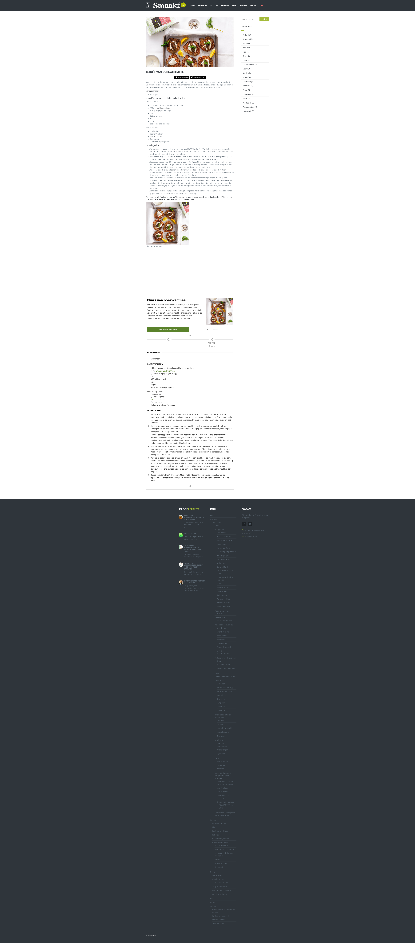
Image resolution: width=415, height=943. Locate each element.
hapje (246, 52)
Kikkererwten (221, 699)
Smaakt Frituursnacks (224, 620)
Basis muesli (221, 563)
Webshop (243, 5)
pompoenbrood (187, 199)
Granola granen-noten (224, 536)
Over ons (214, 5)
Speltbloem (221, 639)
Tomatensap (221, 765)
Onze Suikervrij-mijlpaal (220, 839)
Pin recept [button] (213, 329)
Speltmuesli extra (223, 587)
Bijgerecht (248, 39)
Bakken (247, 35)
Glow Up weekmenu (219, 879)
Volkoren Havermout (224, 606)
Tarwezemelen (222, 591)
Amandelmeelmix (223, 632)
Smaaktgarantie (218, 923)
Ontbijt (247, 73)
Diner (246, 48)
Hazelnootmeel (222, 636)
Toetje (246, 90)
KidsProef (215, 835)
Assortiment (216, 522)
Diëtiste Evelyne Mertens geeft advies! (194, 582)
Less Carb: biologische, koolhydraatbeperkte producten (223, 775)
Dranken (217, 758)
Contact (253, 5)
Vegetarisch (249, 103)
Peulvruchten (219, 680)
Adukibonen (221, 684)
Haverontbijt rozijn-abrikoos (226, 552)
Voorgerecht (248, 111)
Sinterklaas (248, 81)
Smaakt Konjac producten (226, 669)
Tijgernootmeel (222, 643)
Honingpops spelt (223, 555)
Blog (234, 5)
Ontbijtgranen (219, 529)
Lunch (246, 69)
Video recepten (250, 107)
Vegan (246, 98)
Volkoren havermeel (224, 647)
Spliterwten (221, 707)
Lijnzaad (220, 724)
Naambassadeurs (221, 863)
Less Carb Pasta (222, 788)
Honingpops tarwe (223, 559)
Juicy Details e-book (219, 887)
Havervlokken (221, 544)
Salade (247, 77)
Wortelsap (220, 769)
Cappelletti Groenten (224, 665)
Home (193, 5)
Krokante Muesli (222, 567)
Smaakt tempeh (222, 750)
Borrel (246, 43)
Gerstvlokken (221, 533)
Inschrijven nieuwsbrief (220, 916)
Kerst (246, 56)
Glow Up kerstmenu (221, 882)
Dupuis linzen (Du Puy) (225, 688)
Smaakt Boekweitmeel (162, 108)
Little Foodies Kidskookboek (224, 849)
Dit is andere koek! (221, 845)
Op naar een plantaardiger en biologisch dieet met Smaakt (192, 548)
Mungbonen (221, 703)
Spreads (217, 673)
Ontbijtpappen (222, 595)
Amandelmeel (222, 628)
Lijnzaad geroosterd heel (225, 728)
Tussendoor (248, 94)
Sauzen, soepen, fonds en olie (225, 677)
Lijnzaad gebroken (223, 732)
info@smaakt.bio (251, 537)
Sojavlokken (221, 754)
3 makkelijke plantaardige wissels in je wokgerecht (194, 517)
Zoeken (264, 19)
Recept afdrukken (199, 77)
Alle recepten (217, 875)
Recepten (225, 5)
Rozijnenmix (221, 736)
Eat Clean (218, 860)
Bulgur (219, 661)
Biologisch (216, 827)
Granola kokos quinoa (224, 540)
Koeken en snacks (221, 617)
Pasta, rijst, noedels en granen (225, 658)
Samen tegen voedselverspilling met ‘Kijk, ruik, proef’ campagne (193, 566)
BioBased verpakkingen (220, 831)
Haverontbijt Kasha (223, 548)
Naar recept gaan (182, 77)
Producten (202, 5)
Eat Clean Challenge (219, 894)
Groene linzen (221, 695)
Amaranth (220, 721)
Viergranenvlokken (223, 599)
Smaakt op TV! (190, 534)
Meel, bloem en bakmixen (224, 625)
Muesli (219, 584)
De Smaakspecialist (219, 823)
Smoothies (248, 86)
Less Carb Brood (222, 792)
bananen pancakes (167, 199)
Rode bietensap (222, 761)
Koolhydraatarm (250, 65)
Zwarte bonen (221, 710)
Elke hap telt (219, 867)
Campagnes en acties (220, 842)
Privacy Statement (218, 920)
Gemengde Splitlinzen (224, 691)
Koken (246, 60)
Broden (217, 526)
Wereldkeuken (219, 740)
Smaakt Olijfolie (156, 136)
